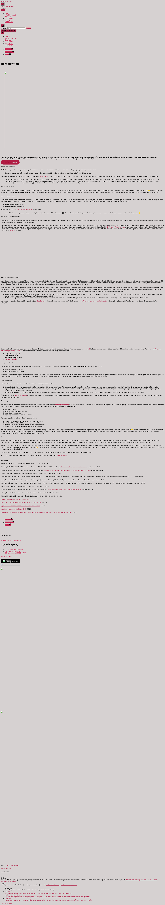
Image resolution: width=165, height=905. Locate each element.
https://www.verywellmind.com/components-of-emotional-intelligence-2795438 (67, 470)
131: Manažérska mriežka (12, 551)
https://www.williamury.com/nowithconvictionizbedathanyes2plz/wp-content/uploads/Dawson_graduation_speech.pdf (36, 512)
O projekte (8, 17)
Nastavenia (4, 881)
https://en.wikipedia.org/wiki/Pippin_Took (13, 509)
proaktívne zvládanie (20, 395)
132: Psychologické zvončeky (14, 549)
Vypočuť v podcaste (10, 162)
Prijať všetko (12, 881)
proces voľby (44, 176)
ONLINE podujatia (10, 15)
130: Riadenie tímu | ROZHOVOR (15, 553)
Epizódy (7, 13)
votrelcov (12, 230)
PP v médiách (9, 18)
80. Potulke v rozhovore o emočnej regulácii (94, 301)
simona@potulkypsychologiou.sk (11, 540)
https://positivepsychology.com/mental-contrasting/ (73, 467)
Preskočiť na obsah (6, 1)
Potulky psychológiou (7, 6)
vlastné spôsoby (41, 301)
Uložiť (3, 903)
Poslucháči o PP (9, 20)
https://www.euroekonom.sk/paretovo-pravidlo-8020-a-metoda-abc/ (21, 502)
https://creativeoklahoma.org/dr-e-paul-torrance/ (15, 499)
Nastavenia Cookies (7, 556)
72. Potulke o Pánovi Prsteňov (116, 227)
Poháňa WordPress (6, 868)
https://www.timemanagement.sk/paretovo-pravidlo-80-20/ (64, 489)
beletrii (88, 349)
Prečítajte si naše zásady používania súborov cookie (141, 880)
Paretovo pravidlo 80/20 (24, 209)
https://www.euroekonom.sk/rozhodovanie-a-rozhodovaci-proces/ (20, 506)
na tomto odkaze (62, 455)
